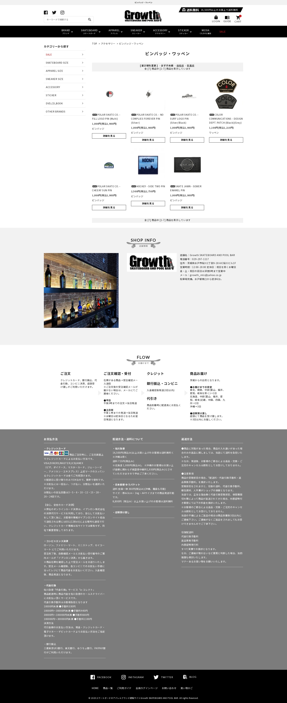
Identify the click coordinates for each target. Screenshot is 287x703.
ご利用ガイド (124, 688)
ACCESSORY (53, 87)
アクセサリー (108, 43)
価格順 (180, 65)
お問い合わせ (169, 688)
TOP (94, 43)
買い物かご (187, 688)
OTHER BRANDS (55, 111)
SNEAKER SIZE (54, 79)
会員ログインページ (147, 688)
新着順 (190, 65)
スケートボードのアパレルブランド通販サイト (118, 698)
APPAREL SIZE (54, 70)
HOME (95, 688)
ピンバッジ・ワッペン (131, 43)
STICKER (51, 95)
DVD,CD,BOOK (54, 103)
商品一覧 (108, 688)
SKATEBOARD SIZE (57, 62)
